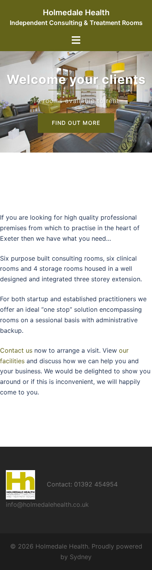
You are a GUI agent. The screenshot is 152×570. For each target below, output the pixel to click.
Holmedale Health (76, 12)
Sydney (81, 557)
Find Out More (76, 123)
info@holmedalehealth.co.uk (47, 504)
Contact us (16, 350)
